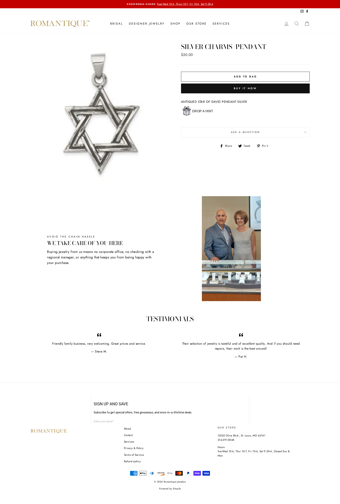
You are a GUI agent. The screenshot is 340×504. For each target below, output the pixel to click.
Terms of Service (134, 455)
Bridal (116, 23)
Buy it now (245, 88)
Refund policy (132, 461)
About (127, 429)
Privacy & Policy (133, 448)
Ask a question (245, 132)
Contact (128, 435)
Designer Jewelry (146, 23)
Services (221, 23)
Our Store (196, 23)
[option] (170, 4)
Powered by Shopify (170, 488)
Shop (175, 23)
